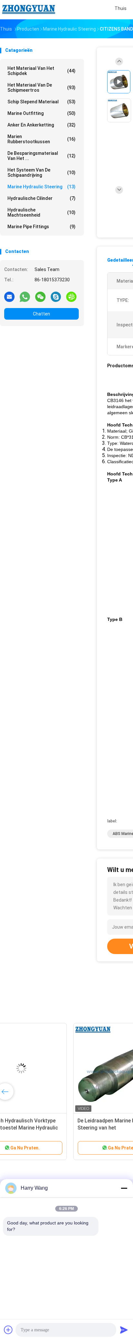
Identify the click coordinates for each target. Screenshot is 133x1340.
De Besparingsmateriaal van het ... (41, 156)
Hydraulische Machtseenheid (41, 212)
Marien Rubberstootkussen (41, 139)
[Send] (124, 1330)
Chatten (41, 313)
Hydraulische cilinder (41, 198)
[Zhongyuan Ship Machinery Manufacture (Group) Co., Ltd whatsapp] (25, 296)
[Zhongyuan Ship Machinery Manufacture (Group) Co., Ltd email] (9, 296)
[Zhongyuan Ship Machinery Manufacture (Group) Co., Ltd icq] (71, 296)
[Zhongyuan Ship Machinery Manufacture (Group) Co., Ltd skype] (56, 296)
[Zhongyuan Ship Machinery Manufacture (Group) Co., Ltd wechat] (40, 296)
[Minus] (124, 1188)
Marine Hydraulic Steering (41, 186)
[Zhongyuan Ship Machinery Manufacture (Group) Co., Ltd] (28, 9)
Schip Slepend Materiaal (41, 101)
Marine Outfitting (41, 113)
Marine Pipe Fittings (41, 226)
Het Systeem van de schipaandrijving (41, 172)
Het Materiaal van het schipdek (41, 71)
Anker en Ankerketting (41, 124)
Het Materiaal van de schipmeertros (41, 87)
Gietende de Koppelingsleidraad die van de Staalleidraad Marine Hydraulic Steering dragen (50, 1128)
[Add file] (8, 1330)
